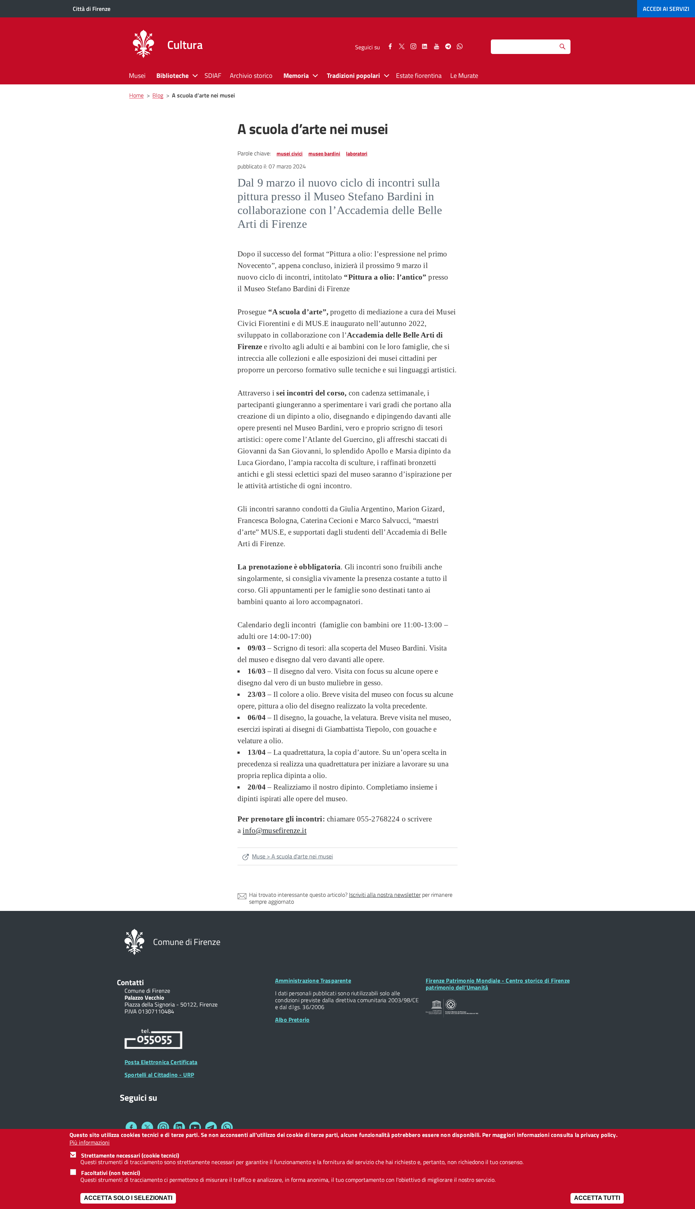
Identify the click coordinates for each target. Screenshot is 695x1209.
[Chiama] (153, 1040)
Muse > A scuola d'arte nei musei (292, 856)
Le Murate (464, 75)
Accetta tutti (597, 1198)
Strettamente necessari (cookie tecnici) (130, 1155)
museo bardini (324, 153)
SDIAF (213, 75)
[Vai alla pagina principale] (143, 45)
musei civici (290, 153)
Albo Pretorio (292, 1019)
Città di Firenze (91, 8)
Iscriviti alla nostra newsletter (385, 894)
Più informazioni (90, 1142)
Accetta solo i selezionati (128, 1198)
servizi (666, 8)
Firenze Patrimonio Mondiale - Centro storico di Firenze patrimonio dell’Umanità (498, 984)
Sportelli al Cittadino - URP (159, 1074)
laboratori (356, 153)
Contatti (130, 982)
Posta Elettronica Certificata (161, 1062)
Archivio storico (251, 75)
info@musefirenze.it (274, 830)
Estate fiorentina (419, 75)
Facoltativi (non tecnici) (110, 1172)
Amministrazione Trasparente (313, 980)
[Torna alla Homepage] (134, 941)
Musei (137, 75)
